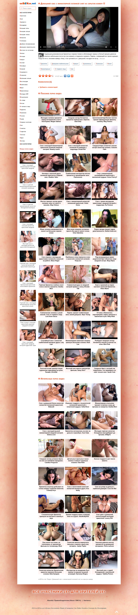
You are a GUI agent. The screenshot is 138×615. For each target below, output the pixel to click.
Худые (22, 138)
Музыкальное (24, 97)
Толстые (22, 134)
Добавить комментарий (48, 87)
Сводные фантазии (25, 122)
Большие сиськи (25, 31)
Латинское (23, 75)
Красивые (23, 66)
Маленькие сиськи (25, 78)
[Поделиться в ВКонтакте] (65, 76)
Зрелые (22, 53)
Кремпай (22, 69)
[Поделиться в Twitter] (68, 76)
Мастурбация (24, 81)
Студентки (23, 131)
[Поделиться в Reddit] (72, 76)
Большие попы (24, 28)
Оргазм (22, 103)
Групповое (23, 41)
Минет (22, 87)
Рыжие (22, 119)
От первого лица (25, 106)
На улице (22, 100)
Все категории (25, 12)
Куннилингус (23, 72)
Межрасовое (24, 84)
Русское (22, 116)
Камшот (22, 59)
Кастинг (22, 62)
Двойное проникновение (27, 44)
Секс (21, 125)
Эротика (22, 141)
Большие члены (25, 34)
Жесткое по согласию (26, 50)
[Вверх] (116, 612)
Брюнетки (23, 37)
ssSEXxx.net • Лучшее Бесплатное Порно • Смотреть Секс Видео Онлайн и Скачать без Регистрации (71, 608)
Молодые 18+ (24, 94)
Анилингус (23, 22)
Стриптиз (22, 128)
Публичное (23, 113)
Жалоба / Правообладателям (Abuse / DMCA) (64, 600)
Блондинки (23, 25)
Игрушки (22, 56)
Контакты (87, 600)
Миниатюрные (24, 91)
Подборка (23, 109)
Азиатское (23, 16)
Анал (21, 19)
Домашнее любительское (27, 47)
